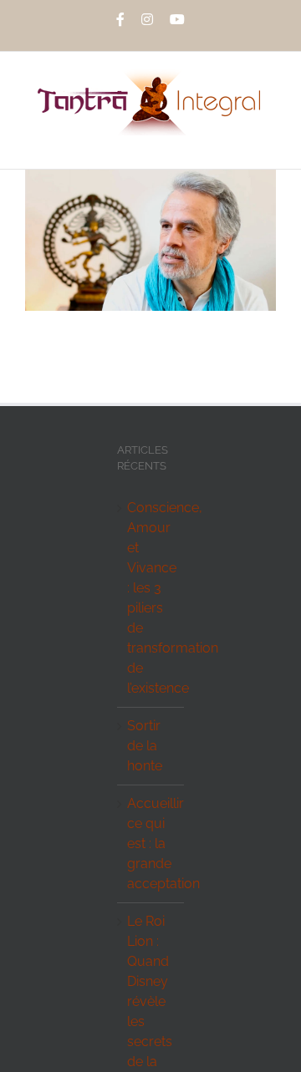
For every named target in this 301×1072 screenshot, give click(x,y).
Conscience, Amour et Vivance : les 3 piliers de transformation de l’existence (151, 598)
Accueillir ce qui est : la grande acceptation (151, 843)
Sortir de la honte (144, 746)
